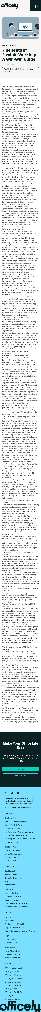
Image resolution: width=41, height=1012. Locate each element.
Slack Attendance (12, 842)
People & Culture (12, 857)
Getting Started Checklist (15, 924)
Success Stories (11, 893)
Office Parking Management (17, 835)
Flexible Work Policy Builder (16, 907)
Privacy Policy (10, 939)
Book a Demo (20, 775)
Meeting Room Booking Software (19, 832)
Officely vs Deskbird (13, 975)
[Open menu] (35, 5)
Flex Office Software (13, 828)
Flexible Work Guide (13, 896)
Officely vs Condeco (13, 982)
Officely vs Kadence (13, 985)
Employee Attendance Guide (16, 903)
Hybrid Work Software (14, 825)
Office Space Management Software (20, 839)
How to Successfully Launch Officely (20, 931)
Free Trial (20, 769)
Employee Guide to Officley (16, 927)
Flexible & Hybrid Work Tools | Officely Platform (18, 70)
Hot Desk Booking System (15, 822)
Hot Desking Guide (12, 900)
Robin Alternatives (12, 958)
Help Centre (10, 921)
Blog (6, 881)
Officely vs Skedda (12, 999)
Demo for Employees (13, 878)
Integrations (10, 885)
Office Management (13, 854)
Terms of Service (11, 943)
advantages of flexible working (24, 322)
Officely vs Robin (12, 989)
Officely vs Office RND (14, 978)
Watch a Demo (11, 874)
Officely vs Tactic (11, 995)
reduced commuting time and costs (23, 184)
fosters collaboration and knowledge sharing (18, 224)
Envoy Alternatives (12, 951)
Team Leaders (10, 860)
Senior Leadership (12, 850)
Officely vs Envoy (12, 972)
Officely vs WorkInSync (14, 992)
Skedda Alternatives (13, 954)
